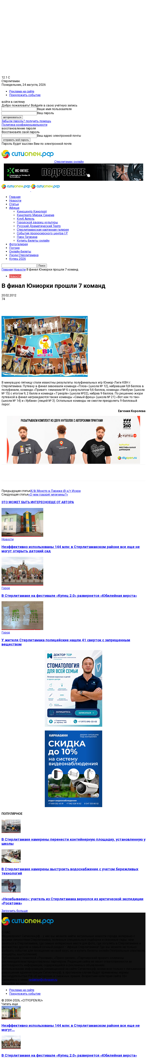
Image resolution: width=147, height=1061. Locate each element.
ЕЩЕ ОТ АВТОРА (61, 502)
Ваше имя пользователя (54, 109)
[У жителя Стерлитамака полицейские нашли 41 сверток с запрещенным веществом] (22, 629)
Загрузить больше (15, 911)
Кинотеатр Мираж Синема (35, 215)
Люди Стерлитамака (23, 255)
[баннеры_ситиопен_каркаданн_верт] (73, 806)
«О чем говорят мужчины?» (48, 494)
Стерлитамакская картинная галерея (43, 230)
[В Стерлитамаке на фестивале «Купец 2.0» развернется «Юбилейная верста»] (22, 584)
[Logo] (16, 190)
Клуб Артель (25, 219)
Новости (15, 200)
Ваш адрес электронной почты (59, 135)
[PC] (73, 180)
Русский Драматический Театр (39, 226)
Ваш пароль (45, 113)
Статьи (14, 204)
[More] (120, 305)
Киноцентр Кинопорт (32, 211)
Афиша (14, 208)
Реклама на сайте (21, 91)
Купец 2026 (17, 259)
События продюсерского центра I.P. (42, 233)
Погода (14, 248)
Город (6, 588)
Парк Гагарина (27, 237)
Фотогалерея (18, 244)
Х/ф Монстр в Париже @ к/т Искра (55, 491)
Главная (14, 197)
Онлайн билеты (20, 251)
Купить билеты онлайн (33, 240)
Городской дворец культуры (37, 222)
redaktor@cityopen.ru (43, 980)
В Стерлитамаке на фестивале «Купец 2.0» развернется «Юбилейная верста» (69, 596)
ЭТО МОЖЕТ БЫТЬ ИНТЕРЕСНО (25, 502)
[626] (73, 463)
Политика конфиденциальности (24, 125)
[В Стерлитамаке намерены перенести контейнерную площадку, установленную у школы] (11, 832)
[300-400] (73, 725)
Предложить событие (25, 95)
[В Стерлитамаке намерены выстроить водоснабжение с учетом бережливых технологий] (11, 862)
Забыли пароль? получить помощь (26, 121)
